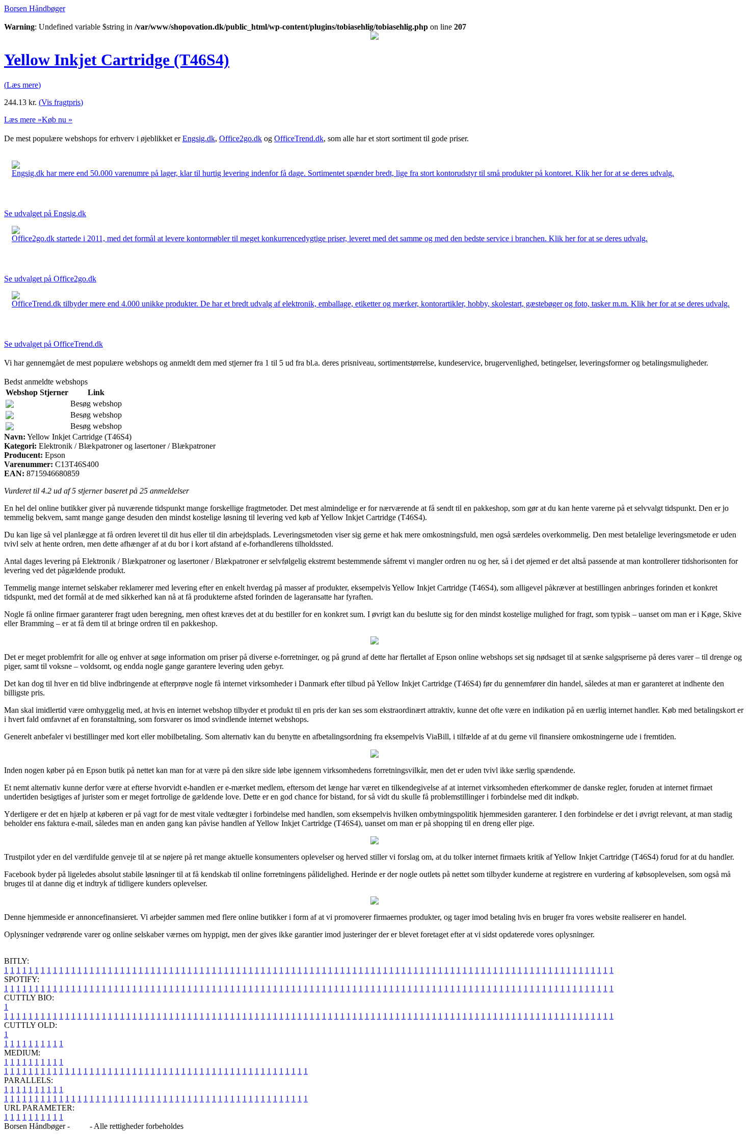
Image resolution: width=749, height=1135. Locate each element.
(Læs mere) (22, 85)
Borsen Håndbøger (34, 8)
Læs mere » (23, 119)
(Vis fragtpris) (61, 102)
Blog (80, 1126)
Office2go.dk (240, 138)
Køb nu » (57, 119)
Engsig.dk (198, 138)
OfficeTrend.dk (299, 138)
